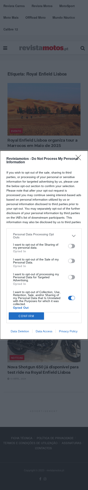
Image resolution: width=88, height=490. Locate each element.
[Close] (80, 159)
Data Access (44, 331)
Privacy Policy (68, 331)
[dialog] (44, 245)
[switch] (71, 246)
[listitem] (44, 236)
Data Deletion (20, 331)
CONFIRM (26, 316)
